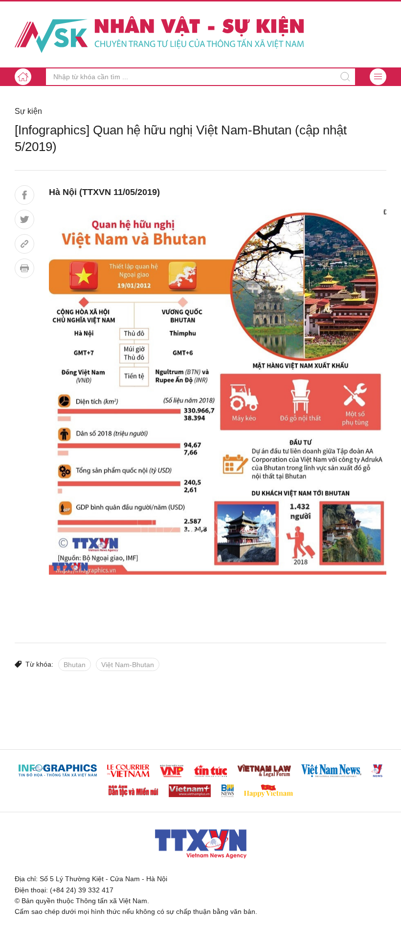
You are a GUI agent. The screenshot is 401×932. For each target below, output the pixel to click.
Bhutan (75, 665)
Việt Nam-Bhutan (127, 665)
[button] (378, 76)
